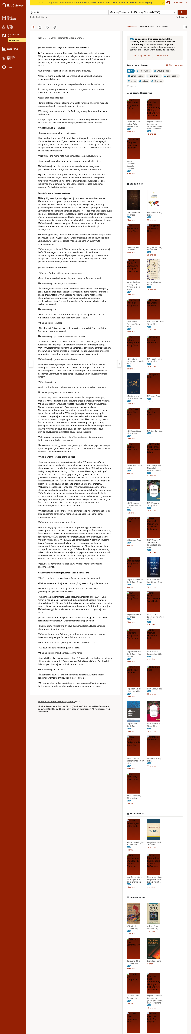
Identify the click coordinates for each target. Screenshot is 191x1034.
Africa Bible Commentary (132, 927)
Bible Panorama (154, 961)
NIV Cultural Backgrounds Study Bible (135, 361)
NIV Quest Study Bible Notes (134, 432)
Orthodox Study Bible (154, 759)
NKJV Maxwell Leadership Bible (154, 653)
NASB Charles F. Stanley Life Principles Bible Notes (133, 286)
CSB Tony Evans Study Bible (133, 213)
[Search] (182, 12)
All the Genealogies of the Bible (135, 843)
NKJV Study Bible (154, 689)
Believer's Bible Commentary (133, 962)
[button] (176, 2)
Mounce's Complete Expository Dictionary (131, 165)
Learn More (162, 55)
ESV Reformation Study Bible (134, 248)
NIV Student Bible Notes (134, 467)
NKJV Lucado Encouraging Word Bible (155, 616)
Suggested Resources (141, 93)
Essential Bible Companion (133, 997)
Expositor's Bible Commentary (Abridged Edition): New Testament (155, 125)
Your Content (161, 26)
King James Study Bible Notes (154, 248)
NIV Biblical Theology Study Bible (133, 324)
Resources (132, 26)
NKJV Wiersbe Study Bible (133, 725)
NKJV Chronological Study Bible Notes (135, 581)
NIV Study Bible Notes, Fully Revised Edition (133, 124)
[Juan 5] (31, 364)
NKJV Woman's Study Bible (153, 725)
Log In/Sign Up (179, 2)
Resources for (137, 65)
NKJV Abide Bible (134, 540)
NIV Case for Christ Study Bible (155, 323)
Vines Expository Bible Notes (134, 797)
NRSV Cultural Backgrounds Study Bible (135, 760)
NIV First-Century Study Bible (154, 360)
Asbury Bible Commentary (152, 927)
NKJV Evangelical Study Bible (134, 615)
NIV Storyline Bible (155, 431)
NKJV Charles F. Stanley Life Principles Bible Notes (154, 543)
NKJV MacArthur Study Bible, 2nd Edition (134, 654)
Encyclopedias (137, 813)
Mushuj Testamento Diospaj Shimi (56, 701)
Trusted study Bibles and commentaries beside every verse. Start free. (105, 2)
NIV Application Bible (154, 283)
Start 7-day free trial (141, 55)
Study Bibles (136, 183)
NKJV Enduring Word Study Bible (154, 581)
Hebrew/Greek (147, 26)
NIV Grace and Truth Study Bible (134, 397)
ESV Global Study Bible (154, 213)
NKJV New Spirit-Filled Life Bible (134, 690)
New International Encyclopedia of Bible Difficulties (155, 879)
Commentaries (137, 897)
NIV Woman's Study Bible (153, 504)
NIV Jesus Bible (153, 396)
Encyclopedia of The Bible (154, 843)
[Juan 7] (119, 364)
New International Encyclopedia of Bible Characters (135, 879)
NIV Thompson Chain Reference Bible (134, 505)
